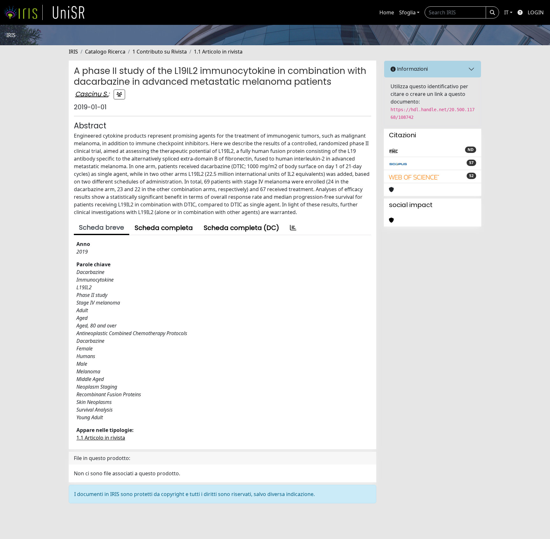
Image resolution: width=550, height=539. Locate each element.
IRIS (73, 51)
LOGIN (536, 12)
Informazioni (412, 69)
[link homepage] (23, 12)
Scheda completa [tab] (164, 227)
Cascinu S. (91, 94)
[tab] (293, 227)
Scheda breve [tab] (101, 227)
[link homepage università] (69, 12)
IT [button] (506, 12)
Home (386, 12)
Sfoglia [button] (407, 12)
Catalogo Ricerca (105, 51)
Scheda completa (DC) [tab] (241, 227)
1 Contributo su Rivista (159, 51)
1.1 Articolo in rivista (218, 51)
